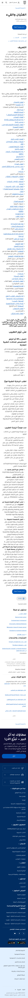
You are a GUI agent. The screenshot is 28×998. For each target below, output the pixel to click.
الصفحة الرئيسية (20, 8)
